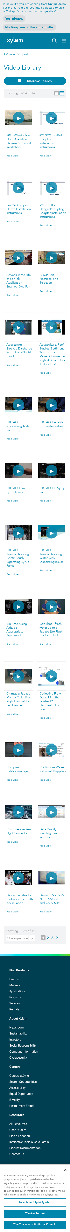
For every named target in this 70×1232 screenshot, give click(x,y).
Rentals (14, 1009)
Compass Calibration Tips (17, 769)
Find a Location (19, 1136)
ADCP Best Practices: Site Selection (48, 278)
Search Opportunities (23, 1081)
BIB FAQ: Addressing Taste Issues (18, 426)
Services (14, 1003)
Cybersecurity (18, 1057)
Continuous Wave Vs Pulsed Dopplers (52, 769)
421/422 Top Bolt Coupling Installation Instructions (51, 141)
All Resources (18, 1124)
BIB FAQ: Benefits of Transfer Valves (51, 424)
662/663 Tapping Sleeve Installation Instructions (18, 209)
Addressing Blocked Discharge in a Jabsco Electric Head (19, 350)
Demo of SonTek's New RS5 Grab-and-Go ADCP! (51, 899)
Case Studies (17, 1130)
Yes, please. (14, 18)
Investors (15, 1039)
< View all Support (15, 54)
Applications (17, 991)
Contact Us (16, 1154)
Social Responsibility (22, 1045)
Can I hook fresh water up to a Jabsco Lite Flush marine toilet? (51, 629)
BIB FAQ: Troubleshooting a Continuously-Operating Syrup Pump (18, 557)
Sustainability (18, 1033)
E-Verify (14, 1100)
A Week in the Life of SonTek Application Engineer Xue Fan (18, 280)
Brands (14, 979)
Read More (12, 155)
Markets (14, 985)
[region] (35, 1198)
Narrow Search (39, 81)
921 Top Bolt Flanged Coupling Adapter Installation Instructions (52, 210)
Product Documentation (24, 1148)
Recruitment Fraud (21, 1106)
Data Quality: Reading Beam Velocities (49, 833)
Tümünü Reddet (35, 1213)
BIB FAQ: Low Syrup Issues (15, 490)
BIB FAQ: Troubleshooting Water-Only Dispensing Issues (51, 556)
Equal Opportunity (21, 1094)
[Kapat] (65, 1170)
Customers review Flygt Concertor (18, 831)
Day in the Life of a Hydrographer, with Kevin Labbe (19, 899)
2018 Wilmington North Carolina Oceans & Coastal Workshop (18, 141)
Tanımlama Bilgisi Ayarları (35, 1202)
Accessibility (17, 1088)
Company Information (23, 1051)
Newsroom (16, 1027)
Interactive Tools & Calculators (29, 1142)
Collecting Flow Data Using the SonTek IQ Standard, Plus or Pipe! (51, 701)
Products (15, 997)
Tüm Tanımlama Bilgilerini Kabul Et (35, 1224)
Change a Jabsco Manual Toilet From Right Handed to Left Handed (19, 699)
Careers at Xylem (20, 1075)
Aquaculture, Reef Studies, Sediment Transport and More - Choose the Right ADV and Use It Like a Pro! (52, 354)
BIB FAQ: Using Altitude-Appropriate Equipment (16, 629)
